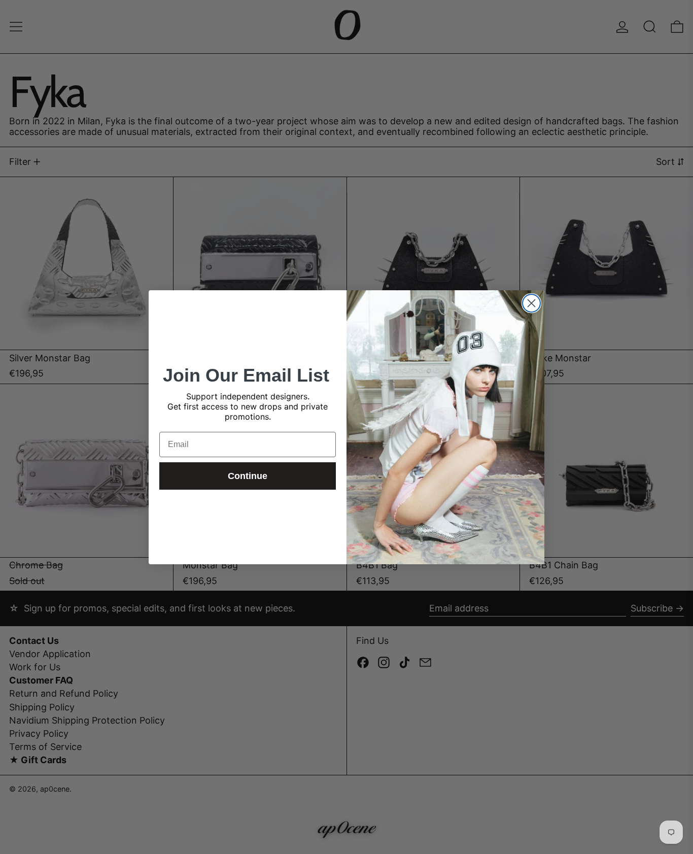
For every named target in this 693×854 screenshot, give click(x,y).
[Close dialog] (531, 303)
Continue (247, 476)
